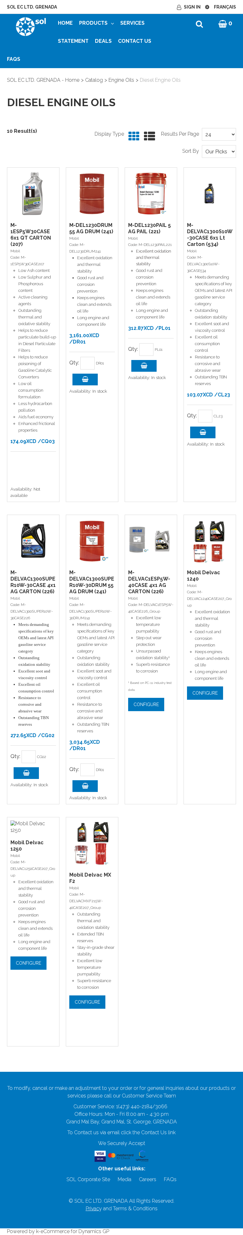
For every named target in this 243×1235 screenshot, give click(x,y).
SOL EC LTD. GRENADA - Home (43, 80)
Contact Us (134, 41)
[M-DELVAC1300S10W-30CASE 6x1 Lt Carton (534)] (210, 193)
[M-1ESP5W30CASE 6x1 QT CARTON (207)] (33, 193)
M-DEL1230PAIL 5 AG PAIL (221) (149, 228)
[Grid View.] (132, 136)
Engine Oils (121, 80)
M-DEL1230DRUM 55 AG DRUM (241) (91, 228)
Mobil (15, 251)
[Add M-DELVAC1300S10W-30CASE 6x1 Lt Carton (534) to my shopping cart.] (202, 432)
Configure (146, 704)
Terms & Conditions (135, 1209)
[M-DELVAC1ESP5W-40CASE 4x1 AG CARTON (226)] (151, 541)
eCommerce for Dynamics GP (74, 1231)
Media (124, 1179)
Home (65, 23)
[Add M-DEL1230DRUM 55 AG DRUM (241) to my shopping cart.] (85, 379)
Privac (92, 1209)
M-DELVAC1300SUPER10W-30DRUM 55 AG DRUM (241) (91, 582)
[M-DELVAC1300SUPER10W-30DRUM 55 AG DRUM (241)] (92, 541)
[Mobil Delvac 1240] (210, 541)
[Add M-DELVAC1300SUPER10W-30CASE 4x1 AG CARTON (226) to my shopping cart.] (26, 773)
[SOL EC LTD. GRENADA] (31, 26)
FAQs (13, 59)
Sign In (192, 7)
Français (225, 7)
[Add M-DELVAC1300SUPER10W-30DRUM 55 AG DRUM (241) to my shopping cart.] (85, 786)
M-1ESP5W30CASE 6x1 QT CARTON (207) (30, 234)
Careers (147, 1179)
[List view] (148, 136)
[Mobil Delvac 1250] (33, 827)
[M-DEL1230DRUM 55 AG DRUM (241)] (92, 193)
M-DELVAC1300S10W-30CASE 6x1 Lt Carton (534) (210, 234)
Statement (73, 41)
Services (132, 23)
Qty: (74, 363)
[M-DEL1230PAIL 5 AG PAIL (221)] (151, 193)
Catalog (94, 80)
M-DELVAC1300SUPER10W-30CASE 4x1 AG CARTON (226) (33, 582)
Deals (103, 41)
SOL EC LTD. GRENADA (32, 7)
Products (93, 23)
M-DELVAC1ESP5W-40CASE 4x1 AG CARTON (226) (149, 582)
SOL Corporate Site (88, 1179)
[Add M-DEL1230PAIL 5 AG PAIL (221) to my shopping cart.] (144, 366)
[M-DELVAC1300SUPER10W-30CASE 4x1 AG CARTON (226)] (33, 541)
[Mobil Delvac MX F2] (92, 843)
